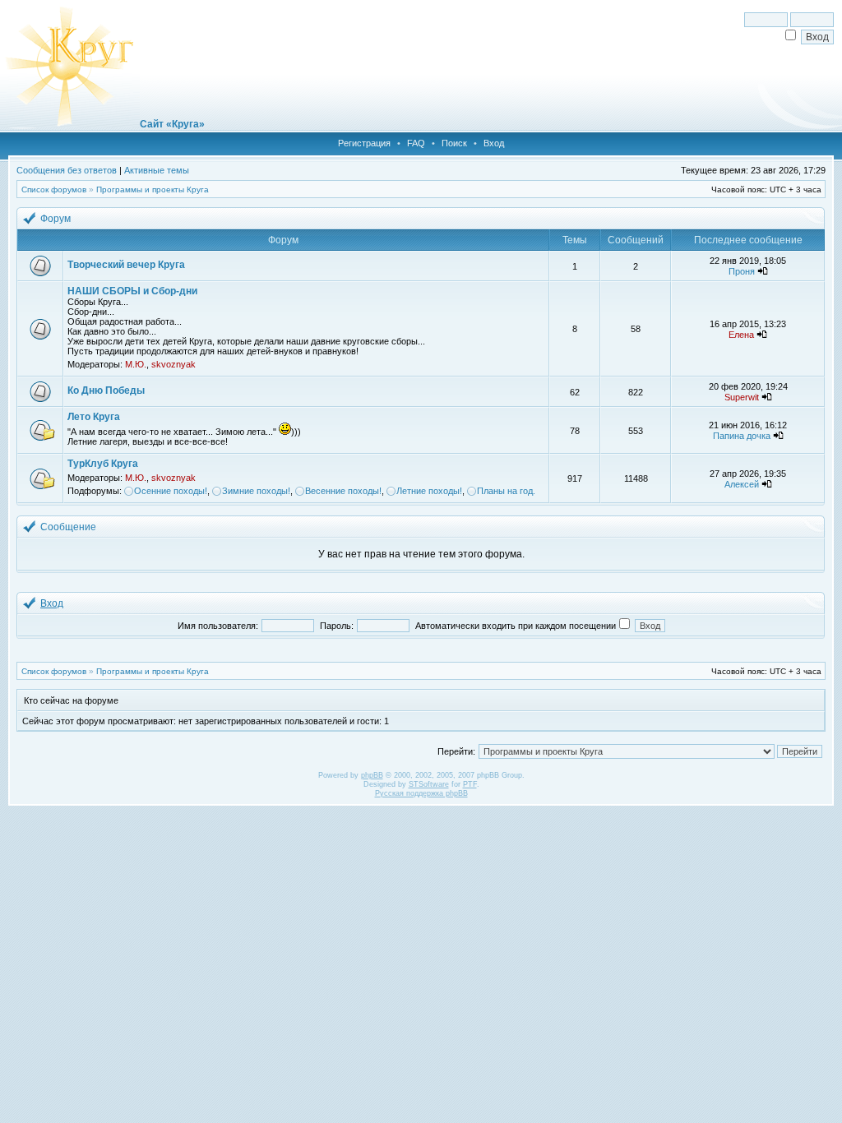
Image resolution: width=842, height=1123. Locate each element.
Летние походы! (429, 491)
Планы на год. (506, 491)
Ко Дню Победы (106, 390)
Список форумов (53, 189)
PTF (470, 784)
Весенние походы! (343, 491)
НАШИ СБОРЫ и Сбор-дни (132, 291)
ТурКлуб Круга (102, 463)
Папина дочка (741, 436)
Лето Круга (93, 417)
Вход (493, 143)
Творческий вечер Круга (126, 264)
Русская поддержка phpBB (421, 793)
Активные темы (156, 170)
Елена (741, 335)
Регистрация (364, 143)
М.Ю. (135, 364)
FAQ (416, 143)
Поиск (454, 143)
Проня (742, 271)
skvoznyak (173, 364)
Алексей (741, 484)
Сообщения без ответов (66, 170)
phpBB (372, 775)
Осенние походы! (170, 491)
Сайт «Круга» (172, 124)
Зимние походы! (256, 491)
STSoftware (429, 784)
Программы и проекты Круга (152, 189)
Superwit (741, 397)
